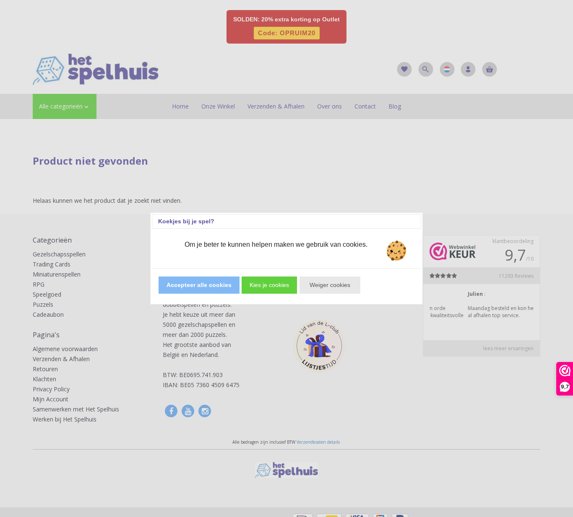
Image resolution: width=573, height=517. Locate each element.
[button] (199, 285)
